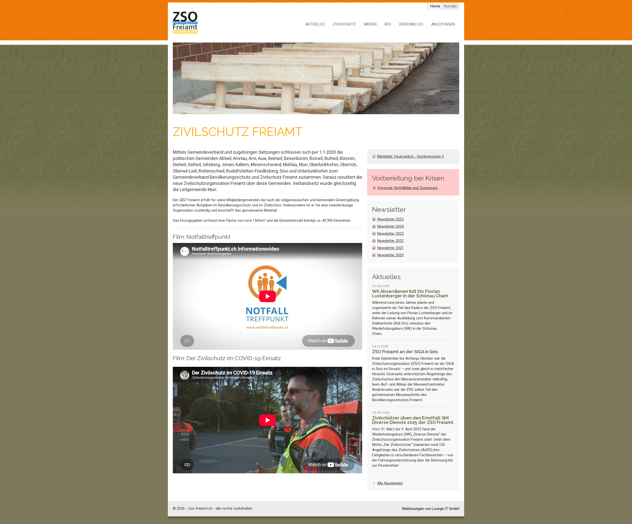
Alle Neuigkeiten (390, 483)
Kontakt (450, 6)
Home (435, 6)
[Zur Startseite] (185, 22)
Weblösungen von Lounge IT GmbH (430, 508)
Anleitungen (443, 24)
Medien (370, 24)
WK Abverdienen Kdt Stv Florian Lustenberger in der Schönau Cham (410, 293)
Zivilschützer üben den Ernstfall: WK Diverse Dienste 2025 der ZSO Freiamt (412, 420)
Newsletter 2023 (390, 233)
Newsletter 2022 (390, 241)
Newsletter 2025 (390, 219)
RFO (388, 24)
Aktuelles (315, 24)
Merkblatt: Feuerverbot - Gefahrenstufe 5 (410, 156)
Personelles (411, 24)
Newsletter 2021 (390, 248)
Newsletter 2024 (390, 226)
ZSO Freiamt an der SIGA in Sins (405, 351)
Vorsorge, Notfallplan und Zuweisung (407, 188)
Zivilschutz (344, 24)
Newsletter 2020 (390, 255)
